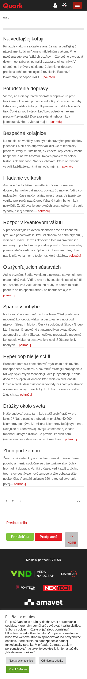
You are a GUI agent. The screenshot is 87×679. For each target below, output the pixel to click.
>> (78, 501)
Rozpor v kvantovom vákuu (33, 222)
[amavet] (43, 603)
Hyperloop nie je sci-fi (26, 356)
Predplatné (48, 537)
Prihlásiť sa (20, 537)
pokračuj (49, 77)
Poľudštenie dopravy (25, 88)
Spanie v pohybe (21, 306)
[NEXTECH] (57, 589)
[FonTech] (25, 589)
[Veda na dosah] (32, 574)
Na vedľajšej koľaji (23, 39)
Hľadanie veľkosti (22, 178)
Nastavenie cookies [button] (21, 660)
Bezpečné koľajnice (24, 133)
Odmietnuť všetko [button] (52, 660)
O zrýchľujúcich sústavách (32, 267)
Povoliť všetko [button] (18, 669)
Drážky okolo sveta (24, 406)
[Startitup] (68, 574)
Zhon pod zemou (21, 450)
